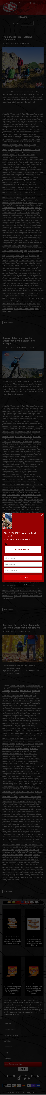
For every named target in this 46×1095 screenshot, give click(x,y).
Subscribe (23, 577)
